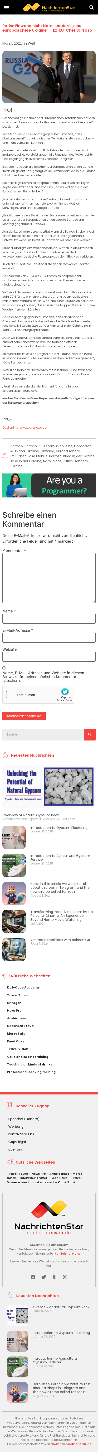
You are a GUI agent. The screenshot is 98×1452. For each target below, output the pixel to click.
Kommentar (14, 551)
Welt (31, 43)
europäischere (68, 451)
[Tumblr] (54, 1277)
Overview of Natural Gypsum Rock (30, 815)
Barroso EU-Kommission (44, 446)
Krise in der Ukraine (25, 461)
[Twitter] (44, 1277)
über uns (15, 1149)
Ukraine (16, 466)
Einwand (47, 451)
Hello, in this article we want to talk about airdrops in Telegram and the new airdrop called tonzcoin (60, 887)
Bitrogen (14, 1003)
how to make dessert (37, 1182)
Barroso (16, 446)
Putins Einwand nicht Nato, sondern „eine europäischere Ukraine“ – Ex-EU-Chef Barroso (47, 28)
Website (9, 649)
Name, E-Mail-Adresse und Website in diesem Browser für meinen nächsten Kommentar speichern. (43, 676)
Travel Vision (17, 1049)
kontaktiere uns (21, 1134)
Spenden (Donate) (24, 1119)
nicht (57, 461)
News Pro (14, 1010)
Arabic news (17, 1018)
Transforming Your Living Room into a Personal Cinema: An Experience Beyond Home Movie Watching (61, 915)
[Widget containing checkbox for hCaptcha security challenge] (38, 695)
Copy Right (17, 1141)
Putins (68, 461)
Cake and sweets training (27, 1057)
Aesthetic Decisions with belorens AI (60, 939)
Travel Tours (17, 995)
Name (9, 611)
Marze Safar (17, 1034)
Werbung (16, 1126)
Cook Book (67, 1182)
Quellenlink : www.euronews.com (25, 427)
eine (69, 446)
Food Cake (15, 1041)
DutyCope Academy (23, 987)
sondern (81, 461)
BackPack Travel (20, 1026)
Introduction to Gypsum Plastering (59, 827)
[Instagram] (65, 1277)
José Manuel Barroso (45, 456)
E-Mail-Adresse (17, 630)
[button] (6, 7)
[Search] (90, 734)
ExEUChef (18, 456)
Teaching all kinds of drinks (29, 1064)
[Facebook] (33, 1277)
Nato (47, 461)
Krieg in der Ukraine (79, 456)
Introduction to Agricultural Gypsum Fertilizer (60, 857)
